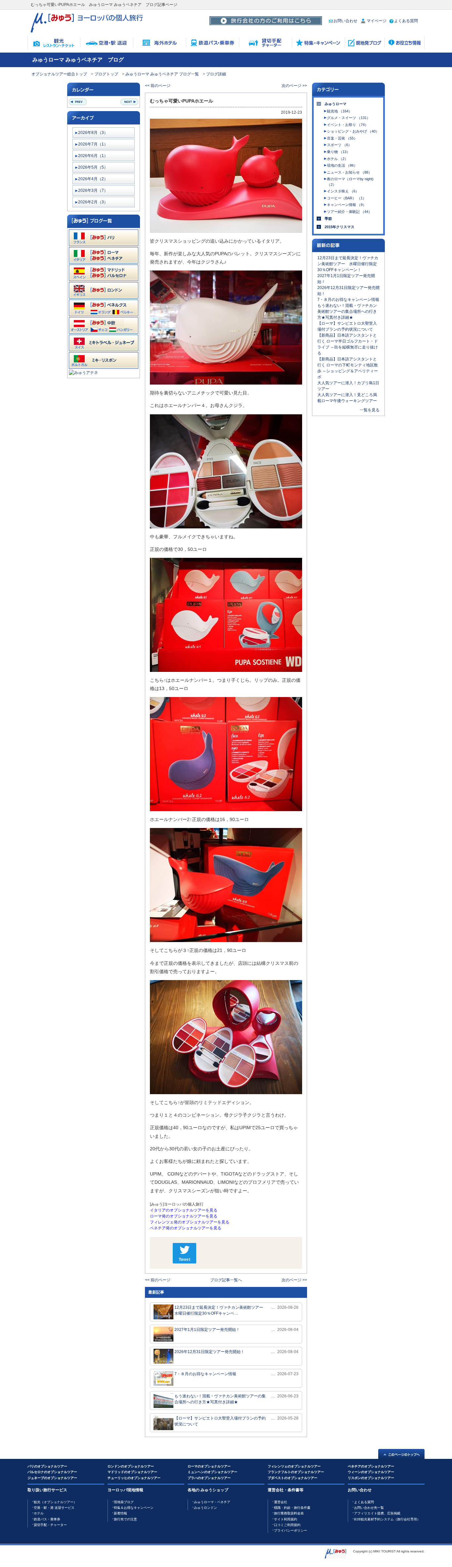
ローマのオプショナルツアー (209, 1466)
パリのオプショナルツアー (47, 1466)
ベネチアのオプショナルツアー (371, 1466)
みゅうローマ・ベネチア (212, 1502)
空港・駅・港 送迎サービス (54, 1507)
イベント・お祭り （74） (347, 125)
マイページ (376, 21)
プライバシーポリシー (290, 1530)
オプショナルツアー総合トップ (59, 74)
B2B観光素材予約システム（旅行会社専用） (387, 1519)
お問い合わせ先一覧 (369, 1507)
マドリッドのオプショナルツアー (132, 1472)
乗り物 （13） (338, 152)
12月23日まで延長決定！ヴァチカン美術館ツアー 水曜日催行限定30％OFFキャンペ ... (220, 1310)
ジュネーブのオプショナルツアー (52, 1478)
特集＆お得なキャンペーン (134, 1507)
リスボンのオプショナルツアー (371, 1478)
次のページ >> (294, 85)
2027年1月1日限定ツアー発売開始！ (207, 1329)
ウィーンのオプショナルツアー (371, 1472)
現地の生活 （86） (342, 165)
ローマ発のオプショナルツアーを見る (183, 1216)
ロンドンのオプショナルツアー (131, 1466)
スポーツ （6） (339, 145)
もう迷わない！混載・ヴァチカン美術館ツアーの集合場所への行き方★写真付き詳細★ (220, 1399)
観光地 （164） (339, 111)
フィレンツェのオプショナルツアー (294, 1466)
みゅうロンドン (205, 1507)
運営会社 (280, 1502)
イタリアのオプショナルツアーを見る (183, 1210)
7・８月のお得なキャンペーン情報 (205, 1374)
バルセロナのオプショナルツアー (52, 1472)
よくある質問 (406, 21)
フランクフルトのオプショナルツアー (296, 1472)
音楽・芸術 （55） (342, 138)
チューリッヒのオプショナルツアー (134, 1478)
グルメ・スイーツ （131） (348, 118)
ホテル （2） (337, 159)
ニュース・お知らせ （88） (349, 172)
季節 (328, 219)
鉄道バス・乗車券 (47, 1519)
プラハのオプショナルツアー (209, 1478)
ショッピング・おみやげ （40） (353, 131)
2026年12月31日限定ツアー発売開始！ (209, 1351)
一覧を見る (370, 410)
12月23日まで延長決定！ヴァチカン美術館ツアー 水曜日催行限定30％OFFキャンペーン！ (347, 264)
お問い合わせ (345, 21)
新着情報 (120, 1513)
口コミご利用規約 (287, 1525)
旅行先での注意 (125, 1519)
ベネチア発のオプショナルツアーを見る (185, 1228)
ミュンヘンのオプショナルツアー (212, 1472)
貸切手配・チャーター (50, 1525)
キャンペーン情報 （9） (346, 205)
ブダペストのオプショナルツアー (292, 1478)
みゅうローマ (335, 104)
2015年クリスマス (339, 227)
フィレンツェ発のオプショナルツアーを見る (189, 1222)
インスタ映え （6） (343, 191)
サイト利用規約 (285, 1519)
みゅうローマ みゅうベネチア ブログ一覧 (162, 74)
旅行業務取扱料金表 (289, 1513)
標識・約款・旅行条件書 (292, 1507)
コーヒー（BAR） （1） (346, 198)
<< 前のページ (157, 85)
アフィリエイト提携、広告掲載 (377, 1513)
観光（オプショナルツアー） (55, 1502)
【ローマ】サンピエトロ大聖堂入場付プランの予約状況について (220, 1421)
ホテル (39, 1513)
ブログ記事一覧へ (226, 1280)
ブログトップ (106, 74)
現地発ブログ (124, 1502)
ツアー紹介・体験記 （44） (349, 212)
